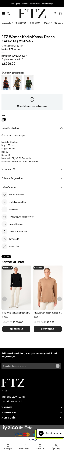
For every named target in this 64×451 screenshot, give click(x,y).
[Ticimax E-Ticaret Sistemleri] (32, 439)
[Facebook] (2, 391)
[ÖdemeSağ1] (32, 434)
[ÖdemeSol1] (32, 428)
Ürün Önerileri (9, 187)
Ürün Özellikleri (10, 128)
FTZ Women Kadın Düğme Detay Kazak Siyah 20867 (16, 313)
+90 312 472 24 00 (13, 397)
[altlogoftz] (12, 382)
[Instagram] (6, 391)
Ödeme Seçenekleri (12, 178)
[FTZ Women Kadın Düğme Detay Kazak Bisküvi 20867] (48, 288)
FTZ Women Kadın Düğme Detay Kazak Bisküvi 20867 (48, 313)
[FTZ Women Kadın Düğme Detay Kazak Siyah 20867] (16, 288)
